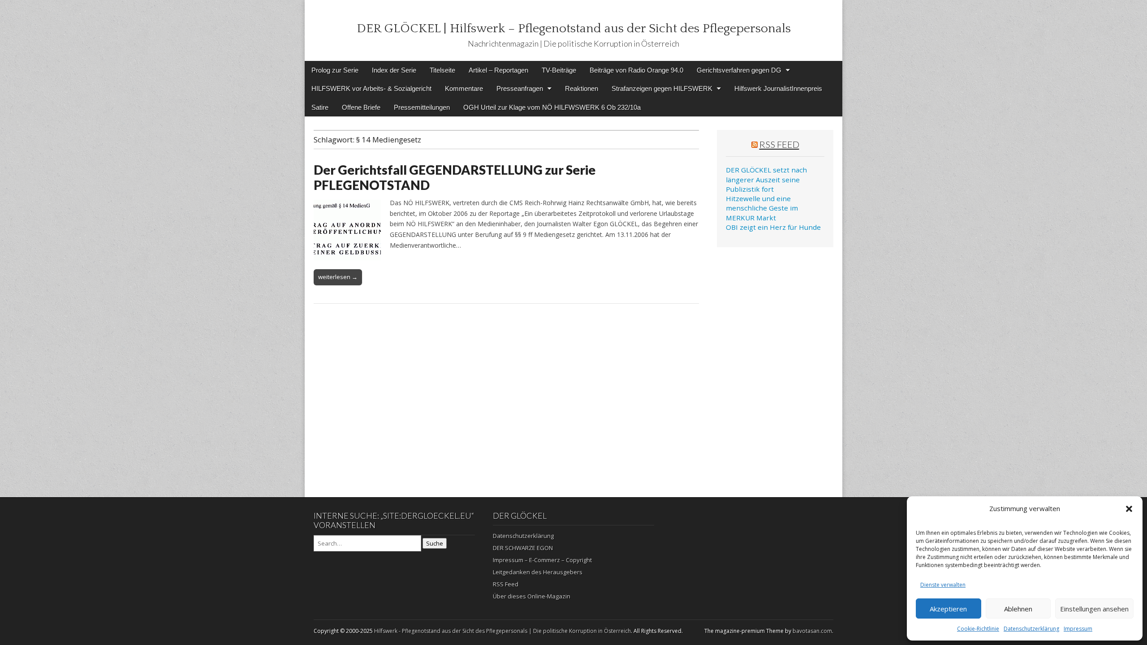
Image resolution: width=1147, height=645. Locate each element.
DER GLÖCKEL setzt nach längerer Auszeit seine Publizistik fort (766, 179)
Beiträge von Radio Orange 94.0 (636, 70)
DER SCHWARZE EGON (523, 548)
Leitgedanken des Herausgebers (537, 572)
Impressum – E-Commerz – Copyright (542, 560)
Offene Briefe (361, 107)
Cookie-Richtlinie (978, 628)
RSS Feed (779, 144)
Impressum (1078, 628)
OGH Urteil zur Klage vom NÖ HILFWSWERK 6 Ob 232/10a (552, 107)
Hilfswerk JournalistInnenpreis (778, 88)
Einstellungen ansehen (1094, 608)
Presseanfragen (519, 88)
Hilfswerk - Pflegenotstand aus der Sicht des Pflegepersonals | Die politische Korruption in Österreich (502, 631)
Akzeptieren (948, 608)
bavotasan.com (812, 631)
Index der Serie (394, 70)
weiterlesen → (338, 277)
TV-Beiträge (559, 70)
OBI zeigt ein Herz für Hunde (773, 227)
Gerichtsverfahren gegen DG (739, 70)
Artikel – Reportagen (498, 70)
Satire (319, 107)
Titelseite (442, 70)
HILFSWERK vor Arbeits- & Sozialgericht (371, 88)
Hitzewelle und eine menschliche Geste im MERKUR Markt (762, 208)
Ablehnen (1018, 608)
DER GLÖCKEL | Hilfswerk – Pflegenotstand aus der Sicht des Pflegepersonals (574, 28)
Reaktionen (581, 88)
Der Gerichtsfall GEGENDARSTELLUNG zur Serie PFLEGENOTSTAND (454, 177)
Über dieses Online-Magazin (531, 596)
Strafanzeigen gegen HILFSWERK (662, 88)
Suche (434, 543)
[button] (1129, 508)
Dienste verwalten (943, 585)
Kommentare (464, 88)
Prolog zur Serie (334, 70)
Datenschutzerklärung (1031, 628)
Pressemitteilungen (422, 107)
